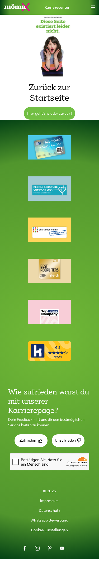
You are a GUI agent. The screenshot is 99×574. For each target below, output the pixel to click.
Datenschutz (49, 510)
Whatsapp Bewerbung (49, 520)
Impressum (49, 500)
